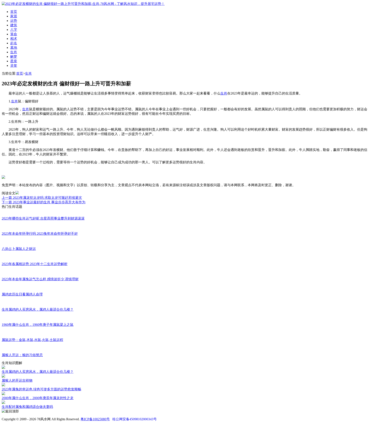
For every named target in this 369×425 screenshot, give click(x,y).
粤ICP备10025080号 (95, 419)
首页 (13, 11)
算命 (13, 34)
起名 (13, 43)
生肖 (13, 52)
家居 (13, 16)
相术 (13, 38)
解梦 (13, 56)
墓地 (13, 47)
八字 (13, 29)
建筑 (13, 25)
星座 (13, 61)
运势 (13, 20)
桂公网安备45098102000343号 (134, 419)
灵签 (13, 65)
